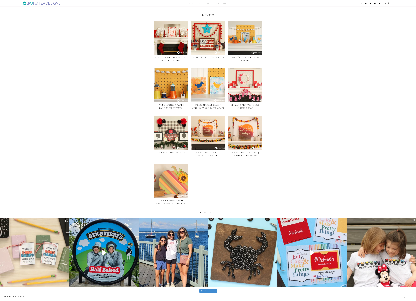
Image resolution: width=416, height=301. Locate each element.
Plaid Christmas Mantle (171, 152)
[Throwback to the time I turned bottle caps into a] (242, 252)
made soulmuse (406, 297)
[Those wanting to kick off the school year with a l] (34, 252)
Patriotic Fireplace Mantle (208, 57)
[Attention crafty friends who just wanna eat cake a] (312, 252)
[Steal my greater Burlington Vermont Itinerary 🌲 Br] (173, 252)
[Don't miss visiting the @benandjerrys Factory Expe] (104, 252)
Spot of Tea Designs (16, 296)
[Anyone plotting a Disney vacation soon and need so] (381, 252)
